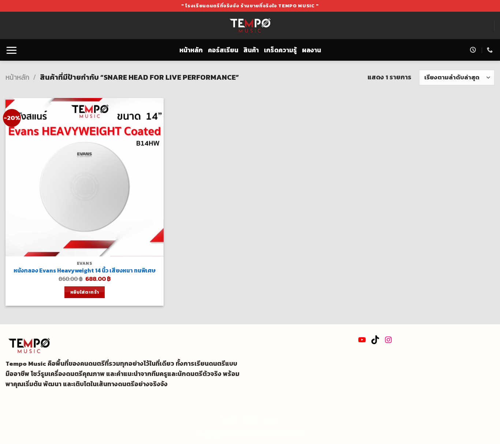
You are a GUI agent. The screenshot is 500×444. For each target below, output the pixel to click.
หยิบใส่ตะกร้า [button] (84, 292)
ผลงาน (311, 50)
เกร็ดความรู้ (280, 50)
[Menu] (11, 50)
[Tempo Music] (250, 25)
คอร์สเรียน (223, 50)
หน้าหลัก (191, 50)
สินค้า (251, 50)
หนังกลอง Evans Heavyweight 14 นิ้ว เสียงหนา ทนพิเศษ (85, 270)
